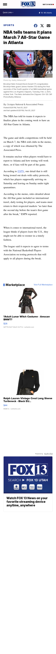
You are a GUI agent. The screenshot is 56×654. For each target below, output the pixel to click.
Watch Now (48, 4)
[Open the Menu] (4, 4)
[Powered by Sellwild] (48, 454)
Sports (8, 25)
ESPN (21, 171)
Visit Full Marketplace (43, 285)
